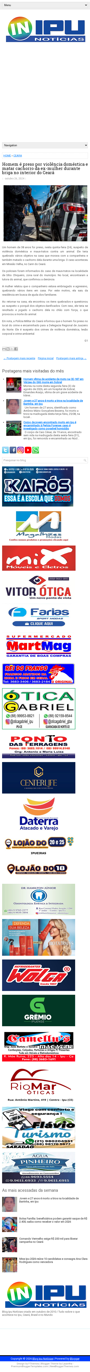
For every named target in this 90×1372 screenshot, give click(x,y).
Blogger (75, 1358)
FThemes (33, 1363)
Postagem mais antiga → (71, 358)
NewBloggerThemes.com (64, 1366)
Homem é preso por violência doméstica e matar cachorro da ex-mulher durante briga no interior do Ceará (45, 168)
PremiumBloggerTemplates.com (29, 1366)
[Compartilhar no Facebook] (16, 349)
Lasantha (67, 1363)
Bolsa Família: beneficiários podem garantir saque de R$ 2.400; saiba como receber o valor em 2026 (53, 1220)
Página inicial (46, 358)
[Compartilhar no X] (12, 349)
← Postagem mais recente (19, 358)
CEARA (17, 155)
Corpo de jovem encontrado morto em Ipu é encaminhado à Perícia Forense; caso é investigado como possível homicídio (49, 425)
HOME (7, 155)
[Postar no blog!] (8, 349)
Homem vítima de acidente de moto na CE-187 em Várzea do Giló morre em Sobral (53, 380)
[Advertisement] (45, 95)
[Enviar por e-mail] (4, 349)
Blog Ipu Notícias (42, 1358)
